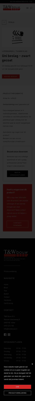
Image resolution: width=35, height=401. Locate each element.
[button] (32, 364)
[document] (17, 200)
